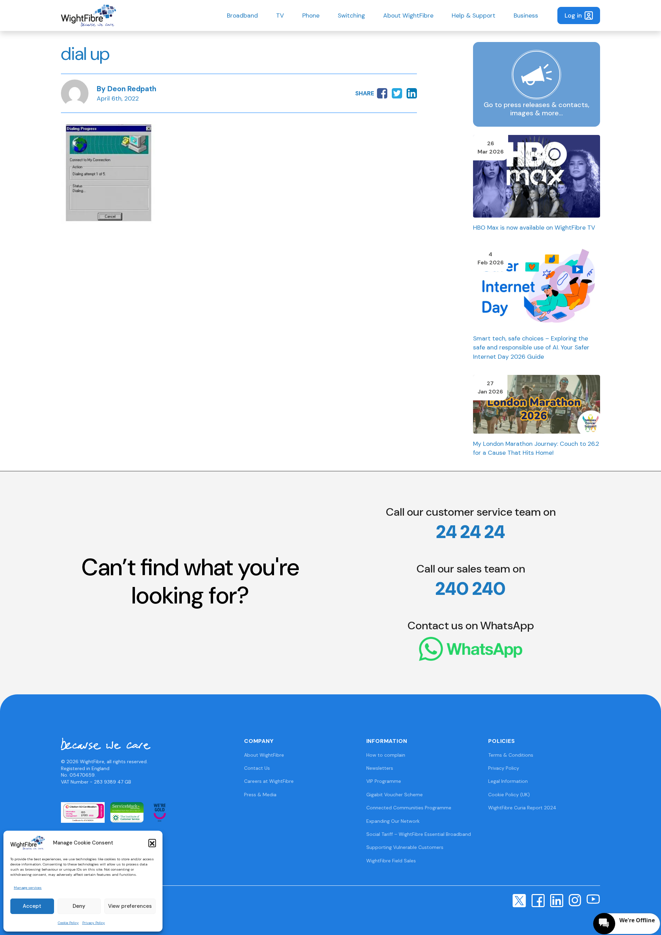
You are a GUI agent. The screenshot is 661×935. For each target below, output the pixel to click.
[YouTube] (593, 898)
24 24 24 (470, 532)
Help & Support (473, 15)
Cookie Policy (68, 923)
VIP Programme (383, 781)
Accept (32, 906)
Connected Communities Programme (408, 808)
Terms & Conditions (510, 755)
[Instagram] (575, 900)
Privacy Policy (93, 923)
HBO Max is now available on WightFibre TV (534, 227)
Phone (310, 15)
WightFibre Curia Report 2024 (522, 808)
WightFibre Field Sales (391, 861)
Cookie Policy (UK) (509, 794)
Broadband (242, 15)
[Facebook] (538, 900)
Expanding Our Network (393, 821)
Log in (573, 15)
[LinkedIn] (556, 900)
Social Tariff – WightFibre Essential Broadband (418, 834)
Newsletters (379, 768)
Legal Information (508, 781)
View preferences (130, 906)
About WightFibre (408, 15)
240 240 (471, 588)
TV (280, 15)
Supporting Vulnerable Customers (404, 847)
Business (526, 15)
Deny (79, 906)
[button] (152, 842)
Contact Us (257, 768)
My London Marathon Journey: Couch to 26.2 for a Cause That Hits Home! (536, 448)
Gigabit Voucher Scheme (394, 794)
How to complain (385, 755)
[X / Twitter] (519, 900)
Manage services (28, 887)
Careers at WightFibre (269, 781)
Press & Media (260, 794)
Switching (351, 15)
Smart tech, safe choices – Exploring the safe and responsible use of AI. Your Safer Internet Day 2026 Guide (531, 347)
